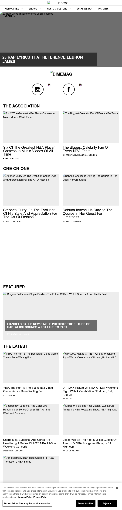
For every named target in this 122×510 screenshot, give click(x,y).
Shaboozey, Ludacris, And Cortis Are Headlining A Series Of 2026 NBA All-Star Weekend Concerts (29, 442)
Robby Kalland (73, 155)
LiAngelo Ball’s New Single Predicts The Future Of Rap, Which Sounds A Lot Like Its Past (48, 325)
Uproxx (69, 399)
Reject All (107, 503)
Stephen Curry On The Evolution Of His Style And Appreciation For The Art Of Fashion (30, 213)
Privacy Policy (40, 496)
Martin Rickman (73, 221)
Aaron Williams (73, 451)
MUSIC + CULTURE (57, 8)
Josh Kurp (10, 395)
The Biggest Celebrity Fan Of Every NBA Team (86, 148)
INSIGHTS (103, 8)
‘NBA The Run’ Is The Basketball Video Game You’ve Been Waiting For (28, 389)
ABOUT (8, 16)
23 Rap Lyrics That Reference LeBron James (42, 59)
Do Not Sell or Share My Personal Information (27, 503)
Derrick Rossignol (15, 451)
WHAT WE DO (84, 8)
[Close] (116, 487)
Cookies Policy (25, 496)
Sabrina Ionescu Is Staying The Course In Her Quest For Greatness (88, 213)
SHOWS (33, 8)
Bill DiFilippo (12, 158)
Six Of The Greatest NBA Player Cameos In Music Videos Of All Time (29, 150)
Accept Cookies (85, 503)
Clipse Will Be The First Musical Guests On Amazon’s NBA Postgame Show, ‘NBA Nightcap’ (90, 442)
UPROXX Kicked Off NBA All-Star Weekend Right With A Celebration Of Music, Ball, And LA (90, 390)
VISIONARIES (11, 8)
